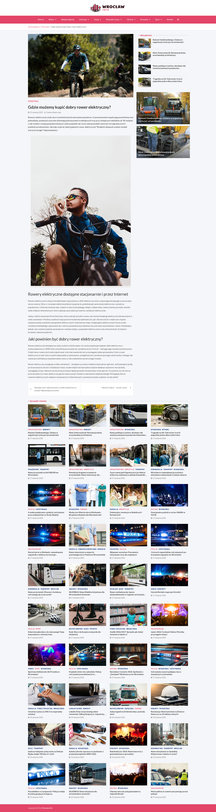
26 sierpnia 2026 (36, 717)
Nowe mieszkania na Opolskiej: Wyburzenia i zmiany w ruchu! (164, 752)
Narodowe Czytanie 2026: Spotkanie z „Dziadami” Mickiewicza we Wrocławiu (127, 673)
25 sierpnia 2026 (118, 757)
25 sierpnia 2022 (36, 112)
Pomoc (31, 669)
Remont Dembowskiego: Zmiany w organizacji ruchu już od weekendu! (168, 41)
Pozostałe (33, 101)
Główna (41, 20)
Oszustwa (114, 549)
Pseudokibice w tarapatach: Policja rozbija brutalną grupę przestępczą (46, 792)
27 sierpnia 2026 (36, 438)
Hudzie (153, 589)
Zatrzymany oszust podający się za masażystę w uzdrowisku (166, 673)
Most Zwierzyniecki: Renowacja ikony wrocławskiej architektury (169, 54)
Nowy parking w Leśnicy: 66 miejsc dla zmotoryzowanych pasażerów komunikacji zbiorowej (169, 68)
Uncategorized (34, 549)
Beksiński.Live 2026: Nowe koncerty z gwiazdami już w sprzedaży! (126, 752)
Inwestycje (89, 469)
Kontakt (170, 20)
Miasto (51, 20)
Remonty (46, 430)
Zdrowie (130, 20)
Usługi (96, 20)
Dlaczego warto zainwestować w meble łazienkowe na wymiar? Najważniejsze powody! (55, 389)
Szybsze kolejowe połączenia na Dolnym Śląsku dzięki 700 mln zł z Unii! (45, 752)
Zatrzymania (41, 509)
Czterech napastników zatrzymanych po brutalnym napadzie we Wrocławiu (168, 553)
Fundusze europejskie (87, 549)
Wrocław (55, 589)
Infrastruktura (35, 430)
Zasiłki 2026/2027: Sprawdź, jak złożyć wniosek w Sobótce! (126, 633)
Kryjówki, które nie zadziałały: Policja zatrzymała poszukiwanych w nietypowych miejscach (85, 674)
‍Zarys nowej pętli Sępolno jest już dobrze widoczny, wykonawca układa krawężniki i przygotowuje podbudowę (128, 475)
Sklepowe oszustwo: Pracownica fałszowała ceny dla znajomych (124, 553)
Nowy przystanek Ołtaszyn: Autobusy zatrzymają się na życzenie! (44, 593)
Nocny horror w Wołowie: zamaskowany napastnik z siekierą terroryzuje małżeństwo (45, 554)
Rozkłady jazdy (116, 589)
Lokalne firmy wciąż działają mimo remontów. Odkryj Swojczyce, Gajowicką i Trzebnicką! (87, 714)
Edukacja (114, 509)
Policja (31, 509)
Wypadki (165, 430)
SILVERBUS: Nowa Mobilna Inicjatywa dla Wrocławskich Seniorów (86, 593)
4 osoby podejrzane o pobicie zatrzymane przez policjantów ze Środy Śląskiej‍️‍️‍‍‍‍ (46, 513)
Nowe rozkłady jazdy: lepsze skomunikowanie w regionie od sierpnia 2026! (127, 594)
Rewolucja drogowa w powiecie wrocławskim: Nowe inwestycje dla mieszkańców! (84, 475)
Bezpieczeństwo (76, 629)
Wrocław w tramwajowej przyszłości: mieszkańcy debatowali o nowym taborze (169, 473)
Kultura (154, 509)
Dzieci (86, 629)
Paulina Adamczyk (53, 112)
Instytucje (83, 20)
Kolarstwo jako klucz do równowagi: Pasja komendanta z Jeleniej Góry (46, 633)
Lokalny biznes (75, 708)
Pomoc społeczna (117, 629)
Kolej (30, 748)
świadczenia (131, 629)
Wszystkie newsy (113, 20)
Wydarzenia (130, 430)
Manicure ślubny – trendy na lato (114, 388)
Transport (44, 469)
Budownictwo (157, 748)
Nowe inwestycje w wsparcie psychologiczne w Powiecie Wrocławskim (87, 553)
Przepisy (93, 629)
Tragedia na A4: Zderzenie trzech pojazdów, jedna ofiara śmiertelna (167, 80)
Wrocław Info (47, 808)
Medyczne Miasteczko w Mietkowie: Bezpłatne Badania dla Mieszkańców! (85, 513)
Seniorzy (73, 589)
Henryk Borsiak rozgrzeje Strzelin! (166, 592)
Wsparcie (101, 549)
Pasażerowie (33, 469)
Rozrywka (144, 20)
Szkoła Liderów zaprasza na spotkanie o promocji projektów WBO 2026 (86, 752)
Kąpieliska (129, 708)
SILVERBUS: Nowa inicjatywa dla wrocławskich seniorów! (83, 792)
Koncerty (161, 589)
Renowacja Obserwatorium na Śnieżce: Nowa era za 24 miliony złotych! (168, 712)
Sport (157, 20)
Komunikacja (156, 469)
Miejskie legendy (67, 20)
